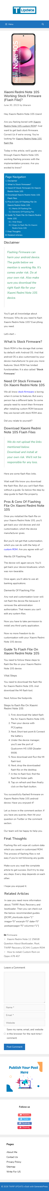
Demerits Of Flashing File (23, 211)
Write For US (14, 1171)
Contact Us (12, 1157)
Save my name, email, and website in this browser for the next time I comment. (25, 1034)
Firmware (12, 935)
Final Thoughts (14, 231)
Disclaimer (12, 180)
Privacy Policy (14, 1161)
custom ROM (11, 549)
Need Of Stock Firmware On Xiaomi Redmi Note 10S (24, 190)
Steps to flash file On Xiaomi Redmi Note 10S (24, 226)
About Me (12, 1152)
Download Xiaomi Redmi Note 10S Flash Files (23, 196)
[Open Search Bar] (43, 24)
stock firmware (26, 391)
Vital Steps (17, 221)
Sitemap (11, 1166)
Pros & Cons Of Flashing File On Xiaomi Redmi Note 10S (22, 203)
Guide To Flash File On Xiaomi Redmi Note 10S (24, 217)
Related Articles (14, 235)
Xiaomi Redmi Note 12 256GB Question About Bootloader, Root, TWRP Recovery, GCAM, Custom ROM (24, 943)
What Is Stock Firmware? (19, 184)
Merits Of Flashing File (21, 208)
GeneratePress (41, 1186)
